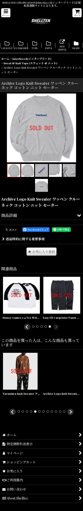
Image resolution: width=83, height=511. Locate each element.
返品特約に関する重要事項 (25, 239)
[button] (5, 12)
